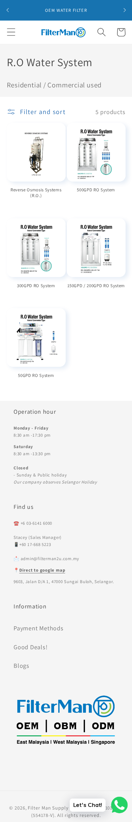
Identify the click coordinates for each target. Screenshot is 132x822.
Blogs (21, 665)
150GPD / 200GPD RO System (96, 286)
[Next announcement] (124, 10)
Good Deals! (31, 647)
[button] (11, 32)
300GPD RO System (36, 286)
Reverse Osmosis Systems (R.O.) (35, 192)
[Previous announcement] (7, 10)
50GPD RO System (36, 375)
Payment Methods (39, 628)
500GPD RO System (96, 190)
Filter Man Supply (48, 807)
